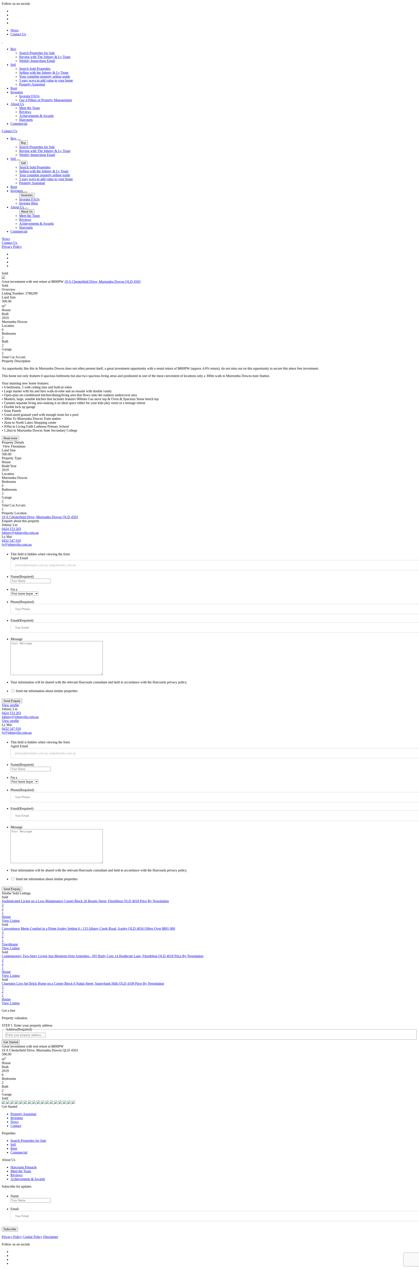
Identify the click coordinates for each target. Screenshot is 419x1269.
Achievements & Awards (36, 116)
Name (22, 576)
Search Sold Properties (34, 68)
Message (16, 639)
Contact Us (18, 34)
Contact (15, 1126)
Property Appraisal (32, 84)
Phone (22, 602)
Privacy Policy (12, 247)
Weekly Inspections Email (37, 61)
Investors (16, 92)
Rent (13, 88)
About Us (17, 104)
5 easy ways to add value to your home (46, 80)
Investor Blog (28, 203)
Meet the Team (29, 108)
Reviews (25, 112)
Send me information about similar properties (46, 691)
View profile (10, 705)
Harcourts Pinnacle (23, 1167)
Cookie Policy (32, 1237)
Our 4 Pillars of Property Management (45, 100)
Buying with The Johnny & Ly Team (44, 57)
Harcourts (26, 120)
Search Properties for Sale (37, 53)
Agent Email (19, 558)
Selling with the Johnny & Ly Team (43, 72)
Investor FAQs (29, 96)
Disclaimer (50, 1237)
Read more (10, 438)
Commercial (18, 123)
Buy (13, 49)
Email (21, 620)
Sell (13, 65)
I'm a (13, 589)
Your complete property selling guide (44, 76)
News (14, 30)
